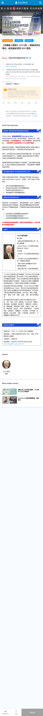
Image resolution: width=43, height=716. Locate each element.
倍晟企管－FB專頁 (12, 84)
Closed (32, 712)
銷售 (22, 103)
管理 (36, 103)
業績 (9, 103)
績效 (29, 103)
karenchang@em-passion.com (14, 344)
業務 (15, 103)
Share (38, 13)
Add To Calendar (11, 66)
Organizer (5, 714)
